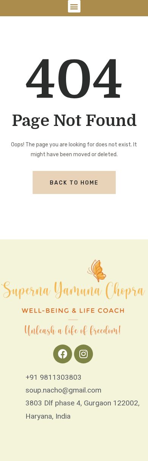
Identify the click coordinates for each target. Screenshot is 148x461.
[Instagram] (83, 354)
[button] (74, 6)
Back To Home (74, 183)
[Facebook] (62, 354)
